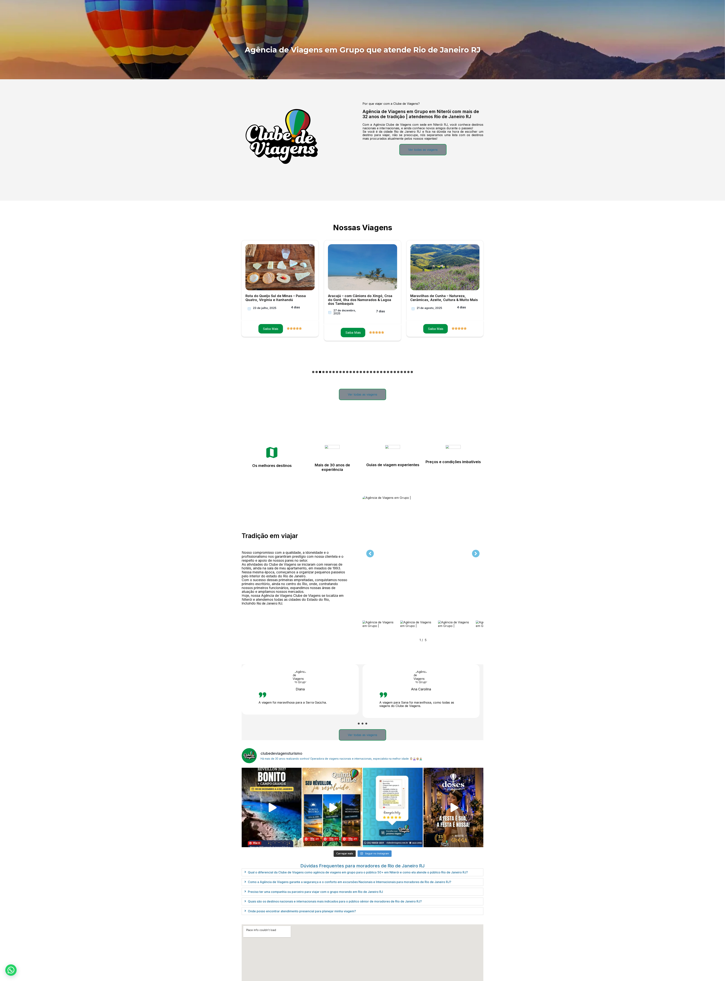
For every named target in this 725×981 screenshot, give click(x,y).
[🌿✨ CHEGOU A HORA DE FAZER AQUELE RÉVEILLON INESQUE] (272, 807)
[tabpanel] (302, 691)
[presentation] (359, 723)
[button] (313, 372)
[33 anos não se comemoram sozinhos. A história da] (453, 807)
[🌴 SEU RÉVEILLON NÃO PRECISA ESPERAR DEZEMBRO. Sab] (332, 807)
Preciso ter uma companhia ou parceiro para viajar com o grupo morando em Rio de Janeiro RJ (315, 891)
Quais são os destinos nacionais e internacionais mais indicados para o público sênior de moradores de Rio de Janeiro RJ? (335, 901)
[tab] (362, 872)
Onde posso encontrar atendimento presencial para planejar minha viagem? (302, 911)
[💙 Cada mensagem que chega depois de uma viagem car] (393, 807)
